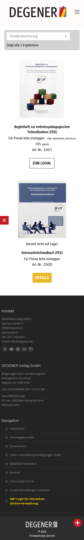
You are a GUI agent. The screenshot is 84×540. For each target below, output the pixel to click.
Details (42, 277)
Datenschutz (18, 446)
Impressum (17, 428)
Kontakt (15, 472)
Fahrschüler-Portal (22, 481)
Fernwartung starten (42, 536)
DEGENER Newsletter (23, 464)
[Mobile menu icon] (77, 11)
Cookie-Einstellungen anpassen (30, 490)
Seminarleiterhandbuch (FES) (42, 252)
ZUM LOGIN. (42, 163)
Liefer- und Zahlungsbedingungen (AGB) (35, 455)
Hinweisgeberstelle (22, 437)
